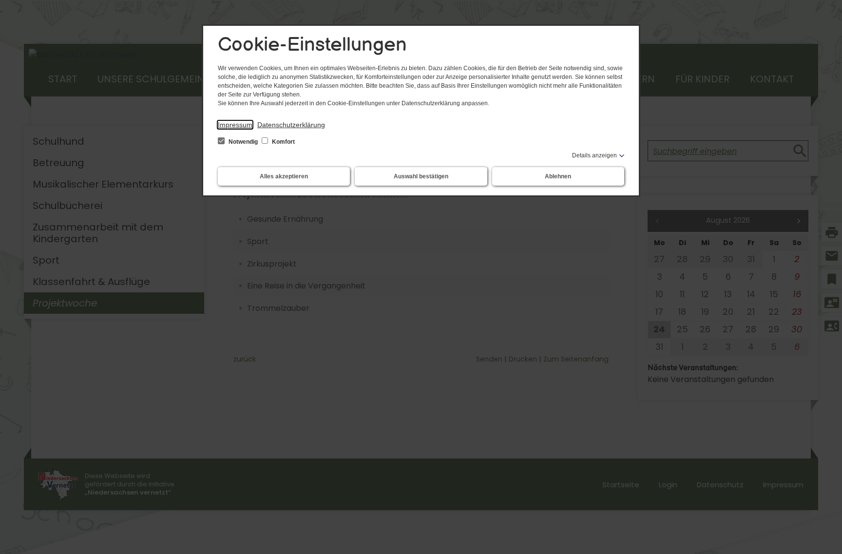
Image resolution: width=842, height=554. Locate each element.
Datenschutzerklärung (291, 125)
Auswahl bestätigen (421, 176)
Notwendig (243, 141)
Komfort (282, 141)
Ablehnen (558, 176)
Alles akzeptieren (284, 176)
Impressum (235, 125)
